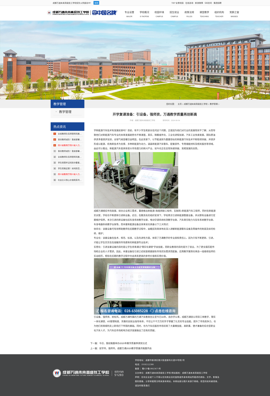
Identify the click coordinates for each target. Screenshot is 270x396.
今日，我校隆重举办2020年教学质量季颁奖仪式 (123, 343)
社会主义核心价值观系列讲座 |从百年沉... (76, 179)
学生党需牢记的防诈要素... (69, 162)
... (76, 145)
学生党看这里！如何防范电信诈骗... (73, 168)
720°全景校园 (177, 2)
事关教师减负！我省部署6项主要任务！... (76, 139)
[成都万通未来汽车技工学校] (82, 13)
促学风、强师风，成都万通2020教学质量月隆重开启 (125, 348)
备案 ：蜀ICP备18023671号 (148, 369)
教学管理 (214, 103)
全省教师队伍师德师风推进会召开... (73, 133)
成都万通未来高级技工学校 (196, 103)
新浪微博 (199, 2)
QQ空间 (208, 2)
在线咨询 (189, 2)
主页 (180, 103)
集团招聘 (217, 2)
